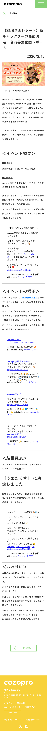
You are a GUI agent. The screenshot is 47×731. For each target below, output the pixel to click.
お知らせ (8, 703)
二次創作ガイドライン (33, 720)
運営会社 (21, 703)
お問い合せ (12, 712)
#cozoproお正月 (30, 298)
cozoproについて (12, 707)
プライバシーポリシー (12, 720)
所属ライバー (31, 707)
